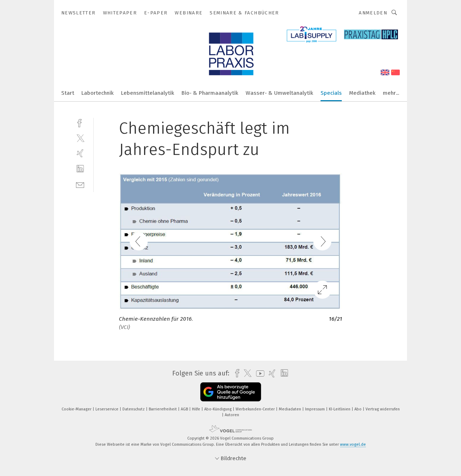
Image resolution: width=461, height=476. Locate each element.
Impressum (315, 409)
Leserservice (107, 409)
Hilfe (196, 409)
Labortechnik (97, 93)
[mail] (80, 184)
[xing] (80, 153)
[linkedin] (80, 168)
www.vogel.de (353, 444)
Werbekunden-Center (256, 409)
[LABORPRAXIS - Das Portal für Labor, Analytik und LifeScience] (67, 92)
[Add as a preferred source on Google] (230, 391)
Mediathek (362, 93)
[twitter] (80, 137)
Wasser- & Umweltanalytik (279, 93)
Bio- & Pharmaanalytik (210, 93)
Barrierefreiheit (163, 409)
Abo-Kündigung (218, 409)
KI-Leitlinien (340, 409)
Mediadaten (290, 409)
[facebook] (80, 122)
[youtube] (258, 373)
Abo (358, 409)
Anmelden (373, 13)
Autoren (232, 415)
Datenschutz (134, 409)
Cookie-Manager (77, 409)
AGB (185, 409)
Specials (331, 93)
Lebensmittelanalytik (147, 93)
